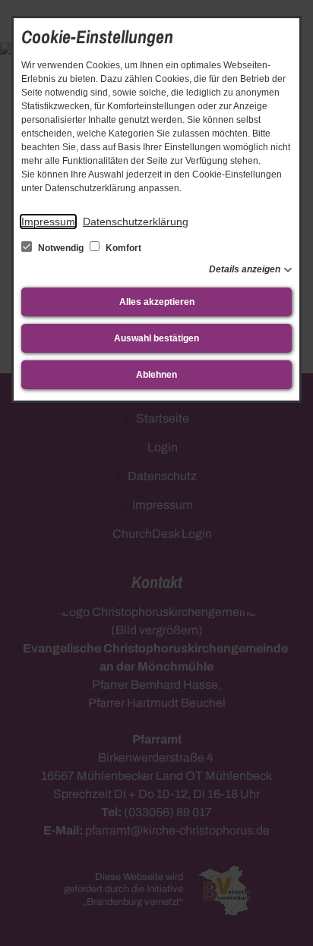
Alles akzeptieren (156, 302)
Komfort (122, 248)
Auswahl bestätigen (156, 338)
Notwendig (61, 248)
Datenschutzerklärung (135, 221)
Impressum (48, 221)
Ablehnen (156, 374)
